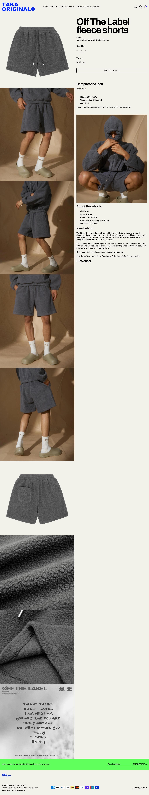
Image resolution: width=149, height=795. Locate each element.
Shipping (89, 40)
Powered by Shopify (9, 788)
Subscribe (139, 764)
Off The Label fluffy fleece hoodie (116, 107)
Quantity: (80, 46)
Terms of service (8, 790)
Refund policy (22, 788)
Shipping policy (20, 790)
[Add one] (85, 50)
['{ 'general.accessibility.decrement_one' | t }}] (77, 50)
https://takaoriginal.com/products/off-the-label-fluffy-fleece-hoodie (110, 256)
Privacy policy (33, 788)
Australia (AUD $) (139, 787)
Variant (79, 58)
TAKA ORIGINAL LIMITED (17, 785)
